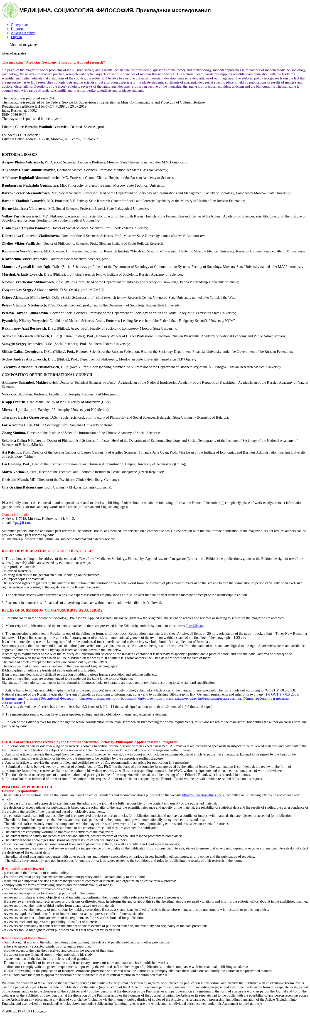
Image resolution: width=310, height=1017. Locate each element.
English (16, 37)
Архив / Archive (23, 33)
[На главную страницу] (10, 17)
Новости (17, 29)
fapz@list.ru (21, 523)
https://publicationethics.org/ (202, 795)
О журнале (19, 25)
